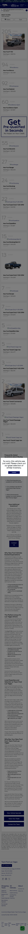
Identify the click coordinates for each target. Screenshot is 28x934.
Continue (14, 472)
